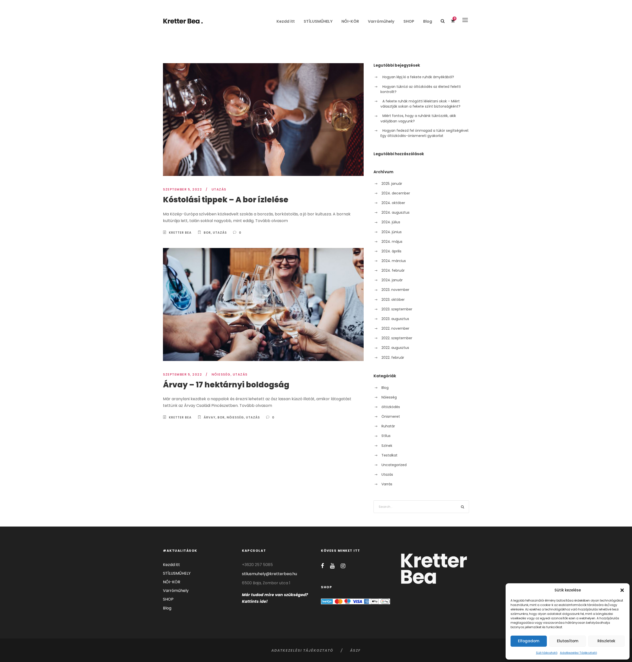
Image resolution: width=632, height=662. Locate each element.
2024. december (395, 193)
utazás (220, 232)
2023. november (395, 289)
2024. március (393, 260)
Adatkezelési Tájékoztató (578, 653)
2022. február (392, 357)
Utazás (219, 189)
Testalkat (389, 455)
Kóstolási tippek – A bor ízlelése (225, 199)
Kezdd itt (285, 21)
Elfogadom (528, 640)
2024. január (392, 280)
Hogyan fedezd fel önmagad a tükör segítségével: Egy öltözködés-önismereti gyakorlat (424, 133)
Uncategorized (394, 464)
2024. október (393, 202)
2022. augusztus (395, 347)
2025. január (391, 183)
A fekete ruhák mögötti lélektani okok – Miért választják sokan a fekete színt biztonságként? (420, 104)
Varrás (386, 484)
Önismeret (390, 416)
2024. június (391, 231)
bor (207, 232)
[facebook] (322, 565)
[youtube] (332, 565)
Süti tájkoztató (546, 653)
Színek (386, 445)
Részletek (606, 640)
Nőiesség (221, 374)
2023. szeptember (396, 309)
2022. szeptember (396, 338)
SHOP (408, 21)
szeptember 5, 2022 (182, 189)
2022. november (395, 328)
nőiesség (235, 417)
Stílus (386, 435)
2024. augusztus (395, 212)
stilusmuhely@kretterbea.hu (269, 574)
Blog (427, 21)
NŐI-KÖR (350, 21)
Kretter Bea (180, 232)
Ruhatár (388, 426)
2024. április (391, 251)
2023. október (393, 299)
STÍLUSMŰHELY (318, 21)
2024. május (391, 241)
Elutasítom (567, 640)
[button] (622, 590)
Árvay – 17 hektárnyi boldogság (226, 384)
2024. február (393, 270)
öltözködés (390, 406)
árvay (210, 417)
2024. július (390, 222)
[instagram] (343, 565)
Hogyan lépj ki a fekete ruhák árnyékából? (418, 77)
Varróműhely (381, 21)
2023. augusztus (395, 318)
